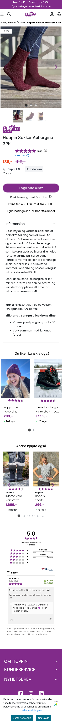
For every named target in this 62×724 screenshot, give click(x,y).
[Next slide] (55, 67)
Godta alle (43, 718)
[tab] (26, 105)
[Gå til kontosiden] (52, 14)
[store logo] (30, 14)
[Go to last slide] (9, 484)
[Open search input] (9, 14)
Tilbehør (12, 22)
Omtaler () (22, 155)
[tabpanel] (15, 394)
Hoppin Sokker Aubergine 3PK (44, 22)
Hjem (3, 22)
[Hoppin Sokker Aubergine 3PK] (31, 67)
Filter (14, 572)
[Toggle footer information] (56, 661)
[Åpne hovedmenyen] (2, 14)
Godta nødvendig (22, 718)
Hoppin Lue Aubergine (11, 409)
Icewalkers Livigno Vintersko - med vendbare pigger (48, 409)
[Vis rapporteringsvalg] (50, 619)
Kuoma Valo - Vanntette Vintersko (15, 498)
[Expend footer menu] (56, 669)
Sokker (21, 22)
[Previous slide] (6, 67)
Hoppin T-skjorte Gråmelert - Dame (43, 498)
